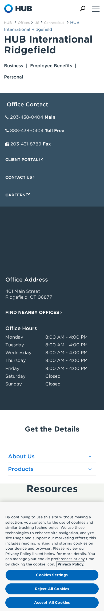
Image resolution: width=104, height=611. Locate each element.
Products (21, 469)
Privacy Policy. (71, 564)
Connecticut (54, 23)
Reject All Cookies (52, 589)
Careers (15, 195)
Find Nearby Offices (33, 312)
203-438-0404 (26, 117)
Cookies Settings (52, 575)
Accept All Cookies (52, 603)
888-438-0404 (26, 130)
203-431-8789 (25, 144)
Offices (24, 23)
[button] (82, 9)
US (36, 23)
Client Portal (22, 160)
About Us (21, 456)
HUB (8, 23)
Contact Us (19, 177)
